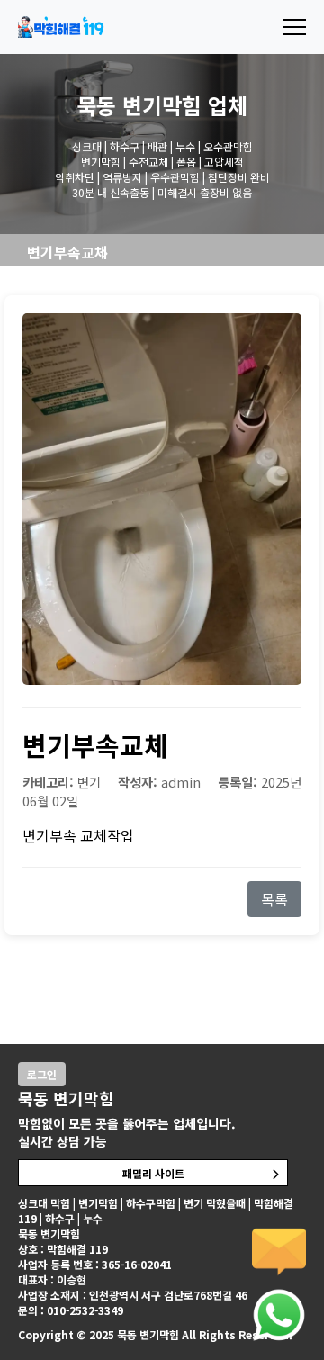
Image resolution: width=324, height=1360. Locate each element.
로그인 (42, 1074)
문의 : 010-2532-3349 (70, 1310)
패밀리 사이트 (153, 1173)
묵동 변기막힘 (139, 105)
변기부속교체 (67, 252)
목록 (274, 899)
